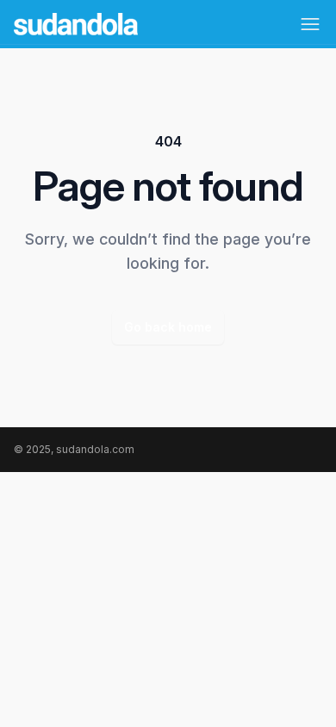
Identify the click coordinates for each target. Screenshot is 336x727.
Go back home (168, 327)
